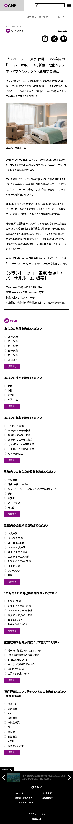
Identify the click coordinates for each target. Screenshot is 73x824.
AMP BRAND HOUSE (25, 802)
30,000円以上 (15, 619)
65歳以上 (12, 359)
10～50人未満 (15, 538)
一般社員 (12, 479)
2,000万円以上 (15, 453)
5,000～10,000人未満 (19, 561)
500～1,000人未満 (17, 552)
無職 (10, 575)
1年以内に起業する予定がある (23, 655)
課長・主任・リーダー (18, 484)
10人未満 (12, 533)
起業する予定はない (18, 673)
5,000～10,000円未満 (19, 606)
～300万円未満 (16, 426)
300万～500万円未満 (19, 430)
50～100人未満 (16, 542)
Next (68, 777)
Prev (4, 777)
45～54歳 (13, 350)
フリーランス (14, 502)
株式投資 (12, 708)
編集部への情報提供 (23, 797)
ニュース (36, 16)
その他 (11, 395)
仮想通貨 (12, 718)
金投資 (11, 731)
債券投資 (12, 736)
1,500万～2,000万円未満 (21, 449)
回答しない (13, 399)
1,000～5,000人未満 (18, 556)
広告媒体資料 (48, 797)
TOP (27, 16)
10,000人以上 (15, 566)
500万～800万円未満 (19, 435)
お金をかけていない (18, 624)
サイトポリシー (48, 793)
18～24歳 (13, 336)
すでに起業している (18, 659)
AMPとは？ (20, 793)
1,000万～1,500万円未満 (21, 444)
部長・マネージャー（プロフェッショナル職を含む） (32, 489)
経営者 (11, 498)
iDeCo (11, 713)
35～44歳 (13, 346)
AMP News (17, 30)
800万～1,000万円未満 (20, 439)
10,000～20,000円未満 (20, 610)
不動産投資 (14, 722)
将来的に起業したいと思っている (24, 650)
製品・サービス (51, 16)
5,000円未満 (14, 601)
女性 (10, 390)
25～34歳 (13, 341)
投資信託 (12, 704)
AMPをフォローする (38, 813)
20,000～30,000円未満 (20, 615)
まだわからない (16, 669)
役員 (10, 493)
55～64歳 (13, 355)
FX (9, 727)
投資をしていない (16, 745)
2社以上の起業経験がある (21, 664)
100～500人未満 (16, 547)
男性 (10, 386)
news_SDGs (16, 26)
